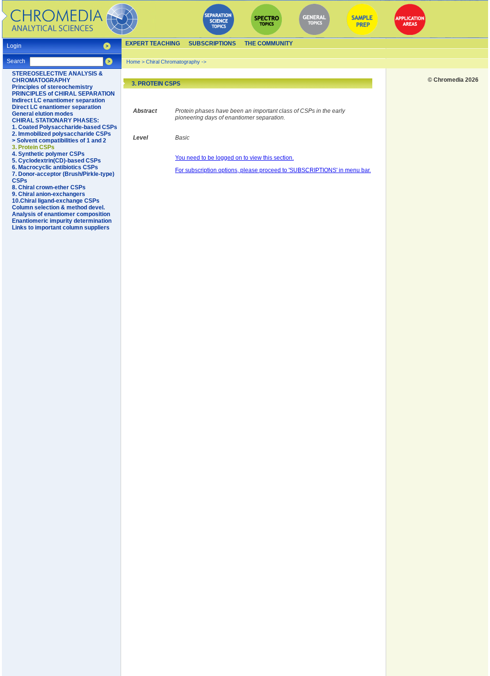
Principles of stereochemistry (52, 87)
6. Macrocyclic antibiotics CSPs (55, 167)
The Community (269, 43)
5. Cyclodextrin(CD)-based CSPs (56, 160)
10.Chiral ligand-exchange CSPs (56, 200)
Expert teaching (152, 43)
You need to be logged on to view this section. (234, 157)
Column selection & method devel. (58, 207)
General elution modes (42, 113)
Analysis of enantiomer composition (61, 214)
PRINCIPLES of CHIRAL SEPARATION (63, 93)
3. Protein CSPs (33, 147)
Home (133, 62)
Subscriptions (212, 43)
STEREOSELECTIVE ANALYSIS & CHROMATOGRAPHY (57, 77)
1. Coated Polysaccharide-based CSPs (64, 127)
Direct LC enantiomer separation (56, 107)
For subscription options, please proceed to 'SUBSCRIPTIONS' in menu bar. (273, 170)
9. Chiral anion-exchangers (48, 194)
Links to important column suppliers (61, 227)
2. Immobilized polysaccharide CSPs (61, 134)
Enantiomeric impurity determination (61, 221)
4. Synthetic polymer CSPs (48, 154)
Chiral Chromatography (173, 62)
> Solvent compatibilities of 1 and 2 (59, 140)
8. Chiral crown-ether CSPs (49, 187)
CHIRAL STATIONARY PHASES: (55, 120)
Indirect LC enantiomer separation (58, 100)
